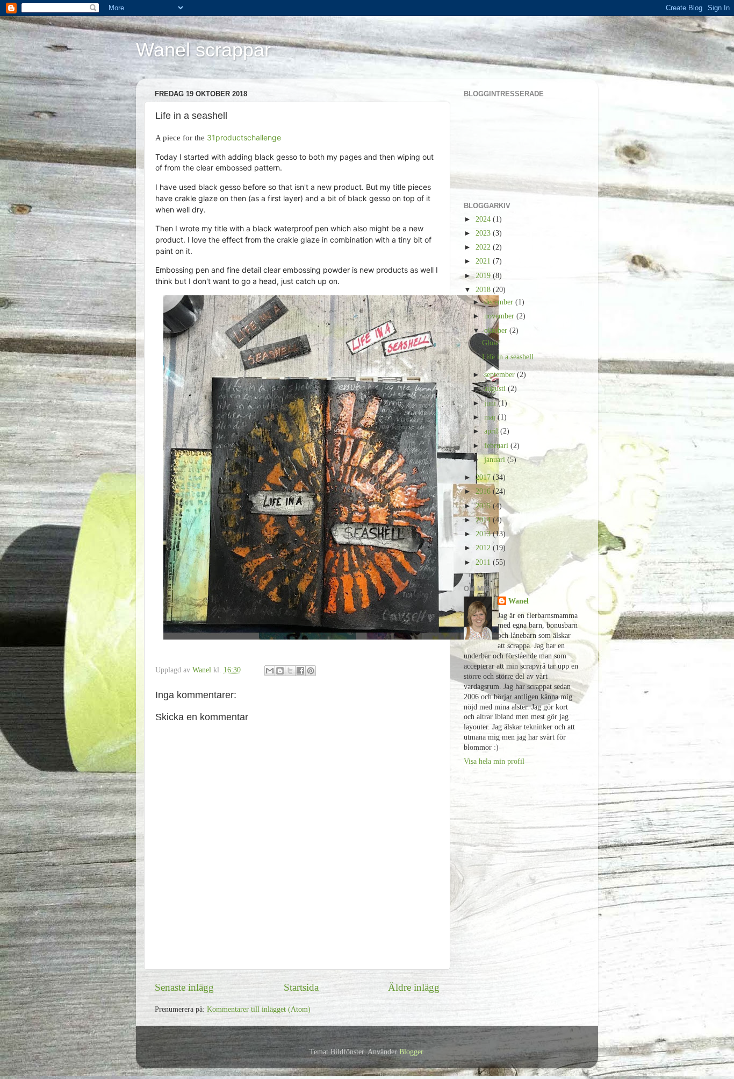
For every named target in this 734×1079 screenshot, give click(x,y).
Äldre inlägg (414, 987)
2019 (484, 276)
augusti (496, 389)
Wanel (518, 601)
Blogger (411, 1052)
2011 (484, 562)
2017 (484, 477)
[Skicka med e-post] (269, 670)
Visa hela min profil (494, 761)
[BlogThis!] (280, 670)
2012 (484, 548)
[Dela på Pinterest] (310, 670)
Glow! (491, 343)
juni (491, 403)
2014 (484, 520)
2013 (484, 534)
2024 (484, 219)
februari (497, 446)
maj (491, 417)
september (500, 375)
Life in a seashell (508, 357)
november (500, 316)
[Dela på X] (290, 670)
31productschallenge (244, 137)
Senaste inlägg (184, 987)
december (499, 302)
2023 (484, 233)
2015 (484, 506)
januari (495, 460)
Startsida (301, 987)
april (492, 431)
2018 (484, 290)
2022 (484, 247)
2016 (484, 491)
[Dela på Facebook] (300, 670)
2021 (484, 261)
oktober (496, 330)
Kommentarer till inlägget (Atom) (259, 1009)
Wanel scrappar (203, 50)
